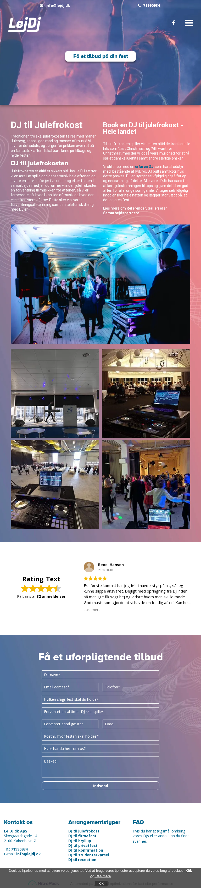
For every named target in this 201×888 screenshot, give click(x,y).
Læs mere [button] (92, 609)
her (143, 841)
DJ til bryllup (79, 840)
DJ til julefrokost (83, 831)
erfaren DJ (144, 167)
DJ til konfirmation (85, 850)
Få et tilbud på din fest (100, 56)
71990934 (151, 5)
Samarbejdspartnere (121, 213)
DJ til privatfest (83, 845)
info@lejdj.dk (58, 5)
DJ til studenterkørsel (88, 854)
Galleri (153, 208)
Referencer (136, 208)
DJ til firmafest (82, 835)
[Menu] (187, 23)
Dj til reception (82, 859)
